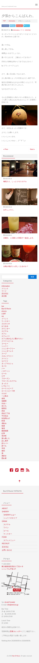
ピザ (3, 376)
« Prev (5, 149)
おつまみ (5, 326)
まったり (5, 383)
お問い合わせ (7, 550)
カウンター (6, 329)
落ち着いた (6, 438)
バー (3, 368)
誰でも (4, 446)
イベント (5, 319)
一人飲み (5, 396)
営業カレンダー (16, 631)
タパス (4, 366)
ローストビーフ (7, 388)
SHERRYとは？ (10, 515)
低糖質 (4, 401)
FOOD (4, 537)
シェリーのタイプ (10, 518)
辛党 (3, 448)
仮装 (3, 398)
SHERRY (5, 512)
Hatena (27, 25)
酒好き (4, 456)
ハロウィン (6, 371)
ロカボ (4, 393)
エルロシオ (6, 324)
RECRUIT (5, 543)
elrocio (4, 311)
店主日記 (28, 30)
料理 (3, 421)
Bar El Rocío (6, 309)
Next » (32, 149)
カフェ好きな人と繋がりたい (12, 338)
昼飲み (4, 423)
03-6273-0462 (10, 602)
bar (3, 306)
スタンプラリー (7, 356)
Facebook (5, 25)
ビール (4, 373)
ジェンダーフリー (8, 348)
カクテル (5, 331)
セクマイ (5, 361)
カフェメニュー (9, 540)
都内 (3, 451)
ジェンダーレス (7, 351)
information (16, 30)
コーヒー (5, 343)
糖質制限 (5, 431)
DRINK (4, 521)
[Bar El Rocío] (3, 3)
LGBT (4, 314)
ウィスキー (6, 321)
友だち (4, 406)
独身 (3, 426)
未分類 (4, 296)
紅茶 (3, 433)
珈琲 (3, 428)
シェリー (5, 346)
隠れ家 (4, 458)
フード (22, 30)
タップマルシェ (7, 363)
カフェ (4, 334)
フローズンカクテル (9, 381)
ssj (3, 316)
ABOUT (5, 508)
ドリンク (5, 288)
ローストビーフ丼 (8, 391)
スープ (4, 353)
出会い (4, 403)
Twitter (13, 25)
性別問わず (6, 418)
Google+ (20, 25)
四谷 (3, 411)
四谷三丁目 (6, 413)
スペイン (5, 358)
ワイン (6, 527)
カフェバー (6, 336)
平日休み (5, 416)
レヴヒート (6, 386)
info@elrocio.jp (12, 605)
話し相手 (5, 441)
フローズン (6, 378)
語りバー (5, 443)
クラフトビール (7, 341)
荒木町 (4, 436)
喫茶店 (4, 408)
